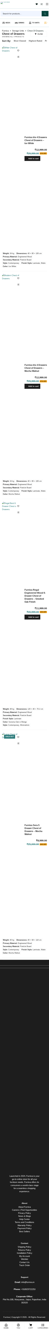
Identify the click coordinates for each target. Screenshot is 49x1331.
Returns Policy (24, 1250)
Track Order (24, 1265)
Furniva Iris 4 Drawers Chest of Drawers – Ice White (35, 140)
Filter (40, 34)
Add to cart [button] (33, 158)
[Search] (45, 13)
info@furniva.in (27, 1282)
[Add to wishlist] (18, 50)
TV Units (35, 23)
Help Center (24, 1219)
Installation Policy (24, 1253)
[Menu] (47, 4)
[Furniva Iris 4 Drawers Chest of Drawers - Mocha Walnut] (12, 376)
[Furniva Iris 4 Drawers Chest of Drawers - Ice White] (12, 148)
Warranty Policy (25, 1225)
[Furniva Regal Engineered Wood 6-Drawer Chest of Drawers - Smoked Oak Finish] (12, 604)
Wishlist (24, 1259)
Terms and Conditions (24, 1222)
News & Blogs (24, 1216)
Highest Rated (35, 41)
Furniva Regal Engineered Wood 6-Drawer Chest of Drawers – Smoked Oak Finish (35, 596)
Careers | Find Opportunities (24, 1210)
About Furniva (24, 1207)
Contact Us (24, 1262)
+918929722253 (28, 1289)
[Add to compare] (18, 57)
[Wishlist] (37, 4)
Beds (8, 23)
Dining (21, 23)
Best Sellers (24, 1231)
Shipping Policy (24, 1247)
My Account (24, 1256)
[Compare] (41, 4)
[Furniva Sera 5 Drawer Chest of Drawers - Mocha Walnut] (12, 835)
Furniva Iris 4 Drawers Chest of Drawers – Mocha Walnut (35, 368)
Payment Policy (25, 1228)
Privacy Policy (24, 1213)
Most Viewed (20, 41)
